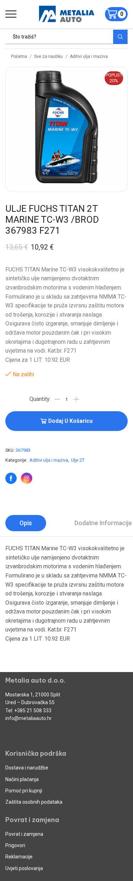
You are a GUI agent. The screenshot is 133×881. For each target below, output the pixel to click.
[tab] (25, 523)
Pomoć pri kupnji (23, 790)
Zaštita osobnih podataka (33, 802)
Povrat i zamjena (24, 834)
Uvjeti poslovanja (24, 868)
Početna (19, 56)
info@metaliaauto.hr (28, 718)
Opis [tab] (26, 523)
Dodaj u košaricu (70, 421)
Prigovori (15, 845)
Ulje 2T (77, 460)
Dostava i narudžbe (26, 768)
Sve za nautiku (48, 56)
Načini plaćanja (22, 779)
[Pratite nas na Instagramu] (26, 478)
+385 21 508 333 (32, 710)
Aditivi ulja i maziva (89, 56)
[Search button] (120, 37)
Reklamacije (19, 856)
